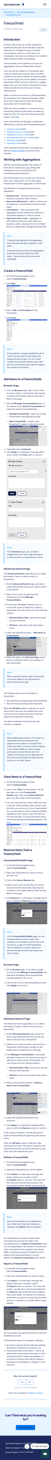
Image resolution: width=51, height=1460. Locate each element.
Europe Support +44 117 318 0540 (19, 1452)
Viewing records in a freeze (18, 134)
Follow (43, 30)
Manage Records (14, 15)
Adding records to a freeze (18, 132)
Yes (22, 1382)
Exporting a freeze (14, 143)
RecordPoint (9, 12)
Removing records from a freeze (21, 137)
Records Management (26, 12)
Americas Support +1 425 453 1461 (19, 1448)
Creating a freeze (14, 129)
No (29, 1382)
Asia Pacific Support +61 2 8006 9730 (21, 1443)
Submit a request (35, 1393)
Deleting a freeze (14, 140)
